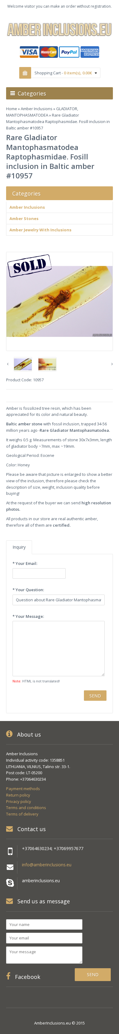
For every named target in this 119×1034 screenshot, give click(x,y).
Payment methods (23, 788)
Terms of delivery (22, 814)
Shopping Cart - (63, 73)
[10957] (59, 301)
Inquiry (19, 547)
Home (11, 108)
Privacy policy (18, 801)
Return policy (18, 795)
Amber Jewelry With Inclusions (40, 230)
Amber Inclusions (36, 108)
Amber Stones (23, 218)
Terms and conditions (26, 807)
